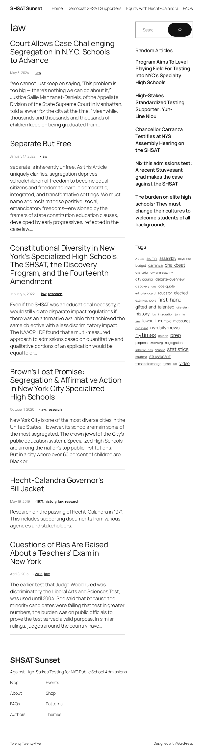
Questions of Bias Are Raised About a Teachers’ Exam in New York (59, 552)
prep (175, 335)
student (141, 356)
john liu (180, 314)
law (38, 72)
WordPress (184, 743)
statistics (177, 349)
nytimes (145, 335)
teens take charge (148, 363)
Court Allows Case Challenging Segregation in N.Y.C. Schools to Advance (62, 51)
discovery (142, 286)
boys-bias (184, 258)
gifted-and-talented (154, 307)
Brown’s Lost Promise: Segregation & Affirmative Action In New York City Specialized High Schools (66, 384)
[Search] (180, 30)
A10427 (139, 258)
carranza (155, 265)
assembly (167, 258)
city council (144, 279)
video (184, 363)
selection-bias (144, 350)
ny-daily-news (164, 328)
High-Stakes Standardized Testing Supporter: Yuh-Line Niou (159, 105)
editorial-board (145, 293)
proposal (141, 342)
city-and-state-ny (162, 272)
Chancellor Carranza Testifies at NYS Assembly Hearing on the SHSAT (159, 139)
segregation (174, 342)
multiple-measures (174, 321)
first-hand (169, 299)
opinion (163, 336)
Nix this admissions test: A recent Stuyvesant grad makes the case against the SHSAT (163, 173)
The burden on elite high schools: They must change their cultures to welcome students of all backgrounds (163, 210)
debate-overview (170, 279)
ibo (154, 314)
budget (140, 265)
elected (180, 293)
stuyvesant (160, 356)
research (55, 293)
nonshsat (141, 328)
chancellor (141, 272)
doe (154, 286)
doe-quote (166, 286)
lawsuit (149, 321)
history (50, 501)
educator (165, 293)
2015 (39, 573)
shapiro (160, 350)
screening (157, 343)
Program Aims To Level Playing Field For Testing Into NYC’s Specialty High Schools (162, 72)
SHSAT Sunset (26, 8)
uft (175, 364)
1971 (39, 501)
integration (165, 314)
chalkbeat (175, 265)
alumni (152, 258)
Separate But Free (40, 143)
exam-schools (145, 300)
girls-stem (183, 307)
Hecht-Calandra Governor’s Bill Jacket (56, 484)
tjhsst (167, 364)
